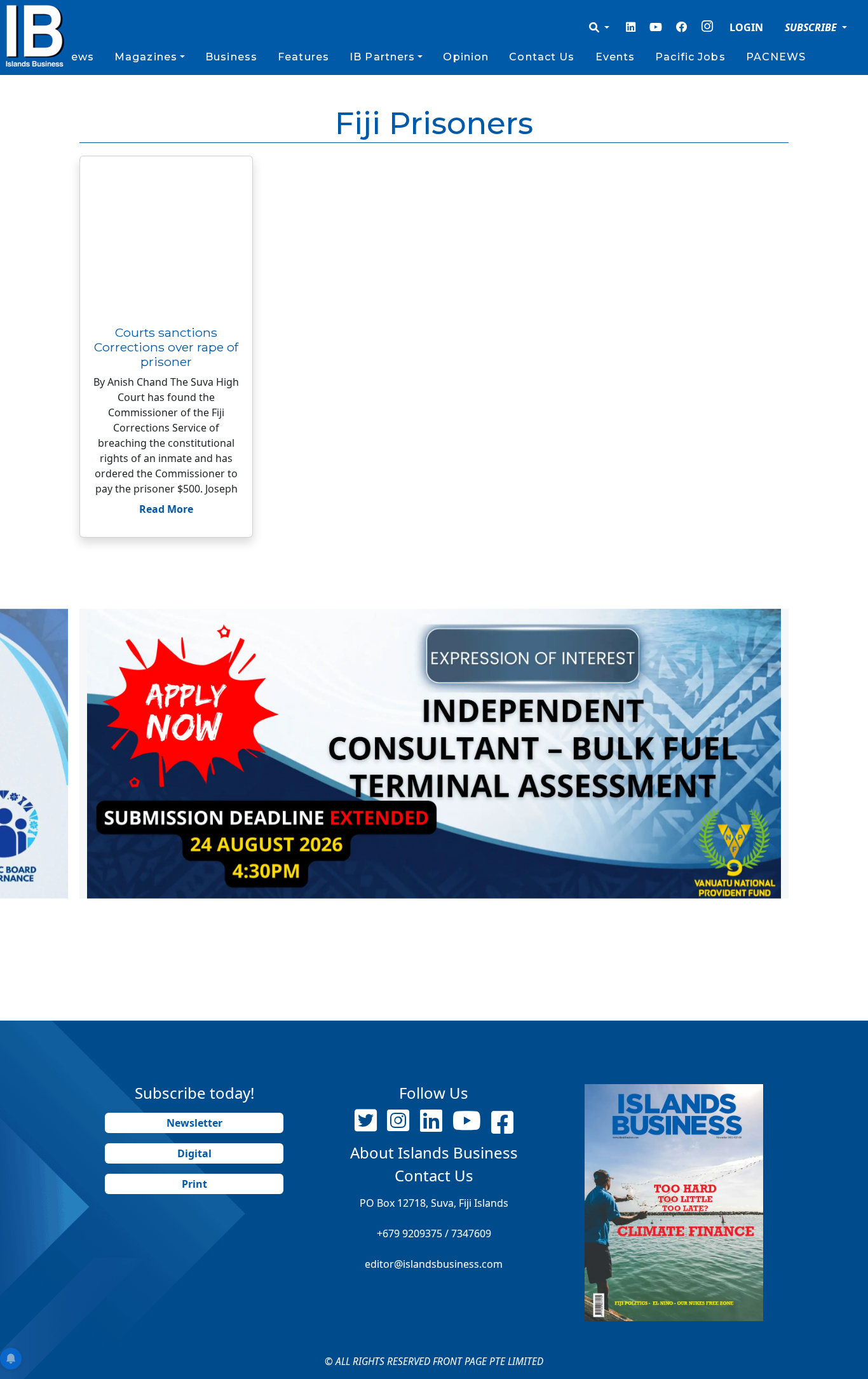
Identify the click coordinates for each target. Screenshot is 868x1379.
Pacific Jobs (690, 57)
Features (303, 57)
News (77, 57)
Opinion (466, 57)
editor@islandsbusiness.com (434, 1264)
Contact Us (541, 57)
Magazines (145, 57)
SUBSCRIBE (812, 27)
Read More (166, 509)
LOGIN (746, 27)
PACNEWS (776, 57)
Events (615, 57)
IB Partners (382, 57)
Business (231, 57)
